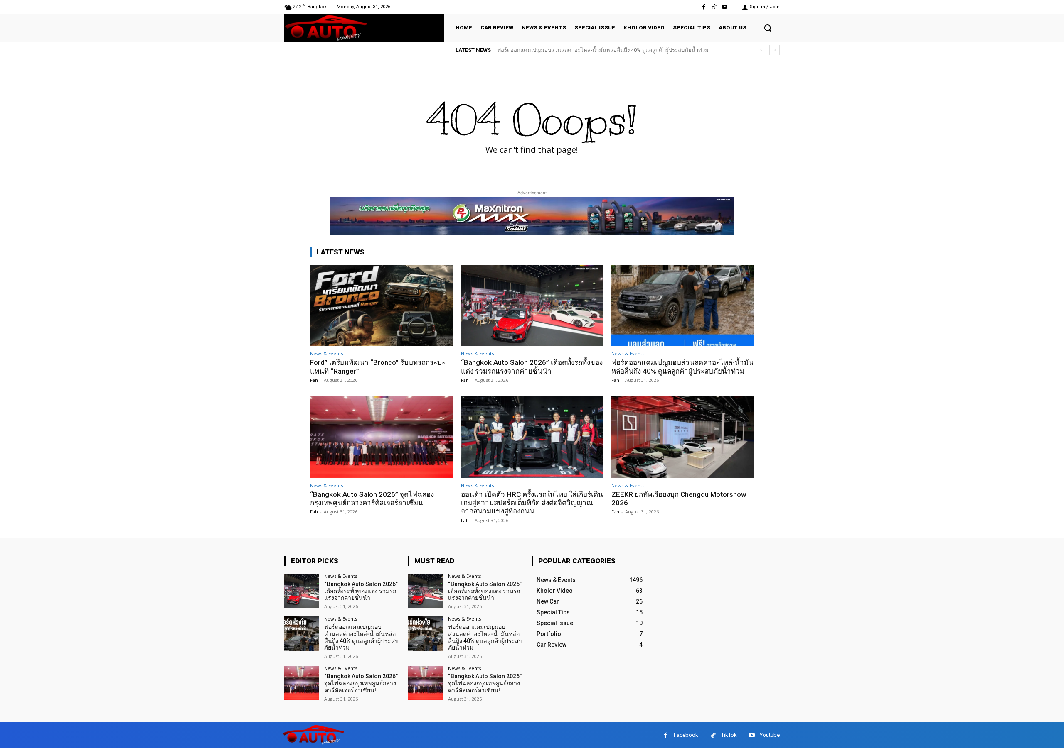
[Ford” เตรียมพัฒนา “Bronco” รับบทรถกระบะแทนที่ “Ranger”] (381, 305)
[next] (774, 50)
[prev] (761, 50)
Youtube (770, 735)
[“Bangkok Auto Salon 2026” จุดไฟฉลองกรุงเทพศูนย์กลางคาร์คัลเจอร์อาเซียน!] (381, 436)
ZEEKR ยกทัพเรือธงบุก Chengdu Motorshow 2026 (678, 498)
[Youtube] (724, 7)
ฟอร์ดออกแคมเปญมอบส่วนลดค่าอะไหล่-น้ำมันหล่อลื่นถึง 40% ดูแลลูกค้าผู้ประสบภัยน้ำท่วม (682, 366)
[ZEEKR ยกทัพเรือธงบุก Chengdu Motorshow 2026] (682, 436)
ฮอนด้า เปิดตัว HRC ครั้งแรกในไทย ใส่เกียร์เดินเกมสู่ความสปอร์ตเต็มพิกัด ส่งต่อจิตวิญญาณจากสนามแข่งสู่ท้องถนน (532, 503)
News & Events (326, 353)
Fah (314, 380)
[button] (768, 28)
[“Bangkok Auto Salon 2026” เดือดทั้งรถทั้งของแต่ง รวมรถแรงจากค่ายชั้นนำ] (532, 305)
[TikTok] (714, 7)
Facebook (686, 735)
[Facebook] (703, 7)
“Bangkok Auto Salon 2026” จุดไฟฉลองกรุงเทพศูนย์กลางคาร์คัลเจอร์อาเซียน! (596, 50)
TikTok (729, 735)
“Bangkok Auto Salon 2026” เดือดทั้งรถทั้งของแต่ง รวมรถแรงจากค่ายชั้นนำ (532, 366)
